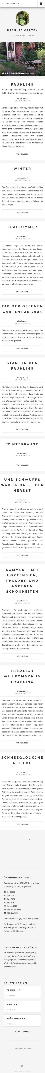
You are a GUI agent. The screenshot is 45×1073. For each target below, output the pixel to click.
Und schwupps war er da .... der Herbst (22, 485)
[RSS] (22, 1066)
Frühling (22, 84)
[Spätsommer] (22, 59)
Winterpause (22, 444)
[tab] (13, 73)
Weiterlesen (22, 154)
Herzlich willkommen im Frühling (22, 676)
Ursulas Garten (10, 3)
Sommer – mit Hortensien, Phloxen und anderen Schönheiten (22, 580)
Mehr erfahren (22, 1031)
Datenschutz (18, 1048)
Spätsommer (23, 227)
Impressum (27, 1048)
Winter (23, 169)
